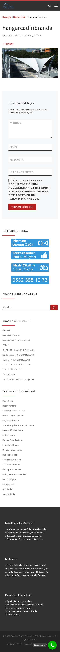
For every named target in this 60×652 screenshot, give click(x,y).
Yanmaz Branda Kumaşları (18, 379)
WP (18, 644)
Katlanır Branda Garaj (12, 440)
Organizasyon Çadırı (12, 459)
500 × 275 (18, 35)
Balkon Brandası (10, 454)
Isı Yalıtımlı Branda (10, 445)
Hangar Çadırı (19, 16)
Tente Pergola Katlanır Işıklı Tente (18, 425)
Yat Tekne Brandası (11, 464)
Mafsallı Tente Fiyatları (13, 415)
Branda (6, 330)
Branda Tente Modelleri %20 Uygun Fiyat (31, 636)
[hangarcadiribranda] (30, 63)
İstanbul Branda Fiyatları (18, 350)
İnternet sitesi (22, 172)
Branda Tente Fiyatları (12, 449)
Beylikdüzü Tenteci (11, 420)
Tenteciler (8, 374)
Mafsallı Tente (9, 435)
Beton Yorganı (9, 405)
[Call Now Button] (52, 645)
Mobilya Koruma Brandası (14, 474)
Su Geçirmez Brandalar (16, 364)
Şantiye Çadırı (9, 494)
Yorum (16, 123)
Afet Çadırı (7, 489)
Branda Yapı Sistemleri (16, 340)
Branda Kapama (11, 335)
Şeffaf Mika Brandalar (16, 359)
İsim (13, 147)
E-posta (17, 159)
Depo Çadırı (8, 400)
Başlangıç (6, 16)
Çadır (5, 345)
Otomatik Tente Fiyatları (13, 410)
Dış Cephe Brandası (11, 469)
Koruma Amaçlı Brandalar (18, 354)
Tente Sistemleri (12, 369)
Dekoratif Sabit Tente (12, 430)
